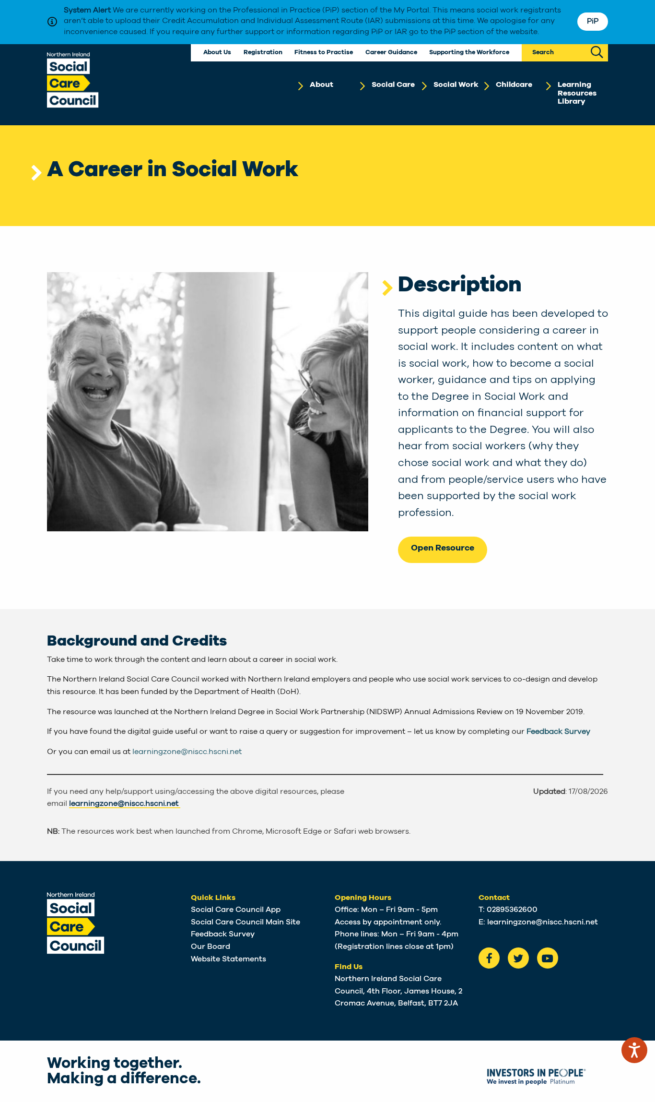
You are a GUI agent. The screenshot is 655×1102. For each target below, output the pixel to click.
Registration (263, 52)
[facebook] (489, 958)
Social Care (393, 84)
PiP (592, 21)
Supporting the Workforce (469, 52)
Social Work (456, 84)
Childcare (514, 84)
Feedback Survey (558, 731)
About (321, 84)
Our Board (210, 946)
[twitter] (518, 958)
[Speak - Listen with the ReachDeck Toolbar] (634, 1050)
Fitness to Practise (323, 52)
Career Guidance (391, 52)
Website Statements (228, 959)
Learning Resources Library (577, 93)
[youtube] (547, 958)
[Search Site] (597, 52)
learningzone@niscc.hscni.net (187, 751)
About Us (217, 52)
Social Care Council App (236, 909)
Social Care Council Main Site (245, 922)
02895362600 (512, 909)
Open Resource (442, 548)
